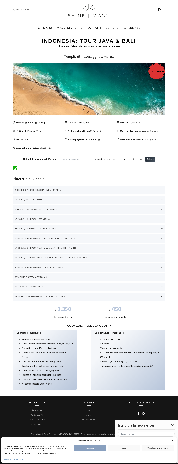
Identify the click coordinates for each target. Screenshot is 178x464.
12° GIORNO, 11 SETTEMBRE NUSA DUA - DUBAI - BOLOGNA (40, 296)
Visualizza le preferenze (157, 448)
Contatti (89, 415)
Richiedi (150, 159)
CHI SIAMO (45, 27)
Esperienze (131, 27)
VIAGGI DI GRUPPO (69, 27)
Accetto (133, 159)
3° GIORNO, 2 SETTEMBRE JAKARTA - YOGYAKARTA (37, 209)
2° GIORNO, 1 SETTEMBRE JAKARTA (30, 199)
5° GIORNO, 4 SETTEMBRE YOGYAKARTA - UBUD (35, 228)
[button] (172, 440)
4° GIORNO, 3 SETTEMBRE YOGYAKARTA (32, 219)
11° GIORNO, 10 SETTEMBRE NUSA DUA (31, 287)
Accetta (90, 448)
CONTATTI (94, 27)
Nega (124, 448)
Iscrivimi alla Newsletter (106, 159)
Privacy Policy (137, 159)
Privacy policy (19, 459)
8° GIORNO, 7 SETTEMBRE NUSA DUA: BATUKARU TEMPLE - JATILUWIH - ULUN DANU (51, 258)
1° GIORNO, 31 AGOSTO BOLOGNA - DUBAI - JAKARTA (38, 190)
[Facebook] (138, 413)
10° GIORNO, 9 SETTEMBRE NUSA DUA (31, 277)
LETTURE (112, 27)
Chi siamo (89, 410)
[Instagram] (143, 413)
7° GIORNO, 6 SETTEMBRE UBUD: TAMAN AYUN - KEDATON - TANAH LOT (46, 248)
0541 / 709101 (22, 10)
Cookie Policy (8, 459)
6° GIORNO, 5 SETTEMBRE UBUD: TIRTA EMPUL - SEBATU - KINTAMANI (45, 238)
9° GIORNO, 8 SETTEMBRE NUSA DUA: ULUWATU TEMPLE (39, 267)
